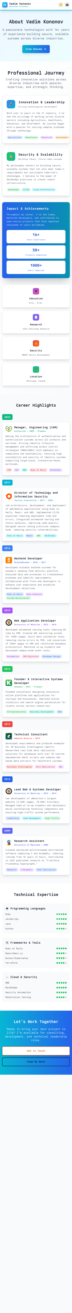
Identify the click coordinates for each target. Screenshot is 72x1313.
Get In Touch (36, 1050)
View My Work (36, 1061)
